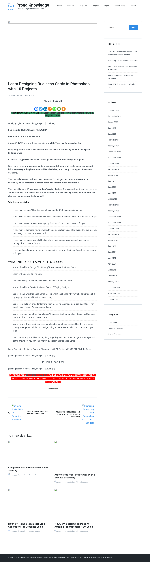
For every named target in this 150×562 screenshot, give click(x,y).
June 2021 (112, 252)
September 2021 (115, 234)
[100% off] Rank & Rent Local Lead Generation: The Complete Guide (26, 525)
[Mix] (50, 107)
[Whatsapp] (54, 107)
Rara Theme (82, 557)
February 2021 (114, 276)
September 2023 (115, 116)
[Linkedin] (45, 107)
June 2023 (112, 134)
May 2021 (112, 258)
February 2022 (114, 205)
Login (106, 6)
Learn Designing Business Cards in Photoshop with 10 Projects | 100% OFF (43, 349)
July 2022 (112, 181)
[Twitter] (41, 107)
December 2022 (114, 152)
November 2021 (114, 222)
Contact (133, 6)
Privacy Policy (119, 6)
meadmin (23, 475)
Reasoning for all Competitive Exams (123, 61)
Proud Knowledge (33, 5)
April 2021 (112, 264)
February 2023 (114, 140)
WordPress (99, 557)
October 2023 (113, 110)
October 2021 (113, 228)
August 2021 (113, 240)
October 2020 (113, 299)
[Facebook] (36, 107)
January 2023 (113, 146)
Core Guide (112, 322)
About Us (70, 6)
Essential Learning (115, 328)
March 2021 (112, 270)
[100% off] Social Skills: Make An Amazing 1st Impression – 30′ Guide (73, 525)
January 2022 (113, 211)
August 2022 (113, 175)
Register (96, 6)
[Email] (59, 107)
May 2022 (112, 193)
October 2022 (113, 163)
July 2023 (112, 128)
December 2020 (114, 287)
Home (59, 6)
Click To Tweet (85, 349)
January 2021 (113, 282)
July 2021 (112, 246)
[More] (64, 107)
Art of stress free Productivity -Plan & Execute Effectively (74, 476)
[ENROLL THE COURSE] (53, 362)
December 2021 (114, 217)
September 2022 (115, 169)
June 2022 (112, 187)
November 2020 (114, 293)
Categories (83, 6)
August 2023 (113, 122)
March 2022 (112, 199)
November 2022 (114, 157)
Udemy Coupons (16, 95)
